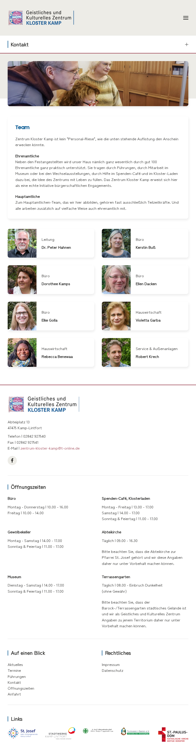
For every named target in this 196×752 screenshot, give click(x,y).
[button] (185, 18)
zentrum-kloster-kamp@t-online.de (50, 448)
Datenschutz (112, 670)
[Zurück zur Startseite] (41, 18)
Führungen (17, 676)
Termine (14, 670)
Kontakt (14, 682)
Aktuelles (15, 664)
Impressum (111, 664)
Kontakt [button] (20, 44)
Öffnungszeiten (21, 688)
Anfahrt (14, 694)
